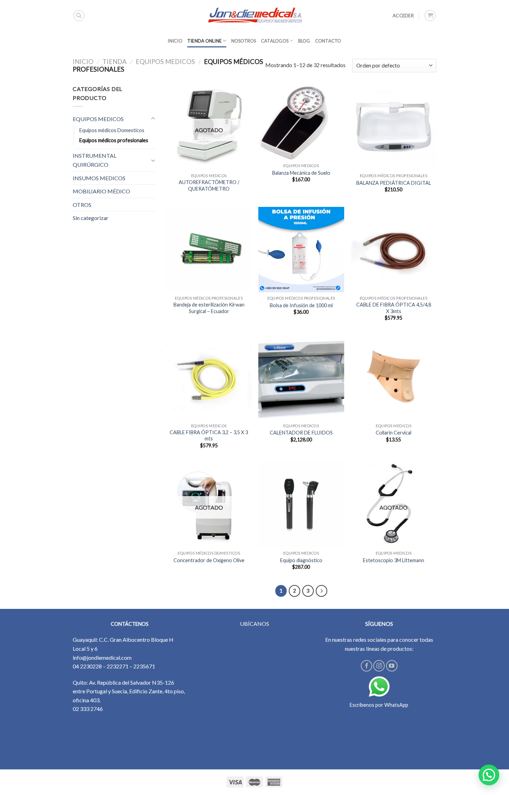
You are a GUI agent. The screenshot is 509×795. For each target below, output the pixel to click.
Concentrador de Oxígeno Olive (208, 560)
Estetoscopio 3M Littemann (393, 560)
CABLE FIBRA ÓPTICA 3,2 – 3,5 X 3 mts (209, 435)
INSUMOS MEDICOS (99, 178)
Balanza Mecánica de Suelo (301, 173)
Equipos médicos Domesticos (111, 130)
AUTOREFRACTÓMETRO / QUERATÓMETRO (209, 185)
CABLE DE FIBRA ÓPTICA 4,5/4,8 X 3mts (393, 308)
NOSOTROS (243, 41)
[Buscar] (78, 15)
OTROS (82, 204)
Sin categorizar (90, 217)
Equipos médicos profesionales (113, 140)
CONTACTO (328, 41)
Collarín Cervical (393, 433)
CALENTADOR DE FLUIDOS (301, 433)
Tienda (114, 61)
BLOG (304, 41)
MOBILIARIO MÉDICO (101, 191)
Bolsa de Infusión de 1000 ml (301, 305)
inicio (175, 41)
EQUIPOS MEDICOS (165, 61)
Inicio (83, 61)
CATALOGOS (274, 41)
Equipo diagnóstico (301, 560)
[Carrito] (430, 15)
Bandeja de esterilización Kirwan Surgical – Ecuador (208, 308)
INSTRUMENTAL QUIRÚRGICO (94, 160)
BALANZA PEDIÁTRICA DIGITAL (393, 183)
